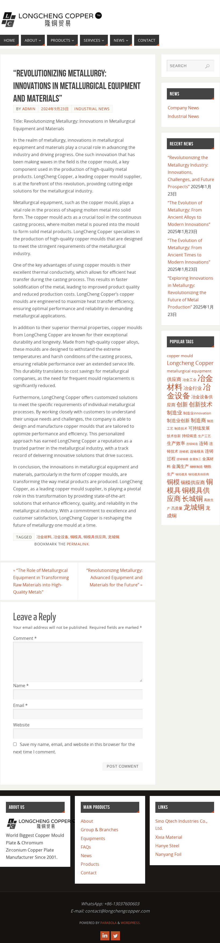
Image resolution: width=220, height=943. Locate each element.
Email (20, 705)
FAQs (86, 847)
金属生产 (180, 466)
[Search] (207, 66)
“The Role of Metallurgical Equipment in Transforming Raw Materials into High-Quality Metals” (41, 581)
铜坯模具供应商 (198, 474)
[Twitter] (115, 935)
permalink (78, 543)
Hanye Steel (167, 846)
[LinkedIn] (104, 935)
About (87, 821)
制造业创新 (178, 420)
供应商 (174, 379)
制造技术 (180, 428)
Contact (89, 873)
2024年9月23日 (55, 108)
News (86, 856)
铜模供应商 (193, 482)
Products (90, 864)
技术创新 (174, 435)
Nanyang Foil (168, 854)
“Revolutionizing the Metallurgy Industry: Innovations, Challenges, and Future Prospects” (191, 172)
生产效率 (176, 443)
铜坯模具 (181, 474)
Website (21, 725)
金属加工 (195, 459)
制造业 (174, 412)
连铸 (203, 443)
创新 (182, 404)
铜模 (173, 481)
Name (21, 685)
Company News (183, 108)
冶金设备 (60, 536)
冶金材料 (44, 536)
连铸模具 (197, 451)
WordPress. (131, 923)
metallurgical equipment (189, 371)
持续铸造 (189, 435)
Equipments (93, 838)
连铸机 (184, 451)
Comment (25, 638)
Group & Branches (99, 830)
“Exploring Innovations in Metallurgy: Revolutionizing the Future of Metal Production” (190, 292)
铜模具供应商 (94, 536)
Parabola (108, 923)
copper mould (180, 355)
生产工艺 (204, 436)
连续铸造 (192, 444)
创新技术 (200, 404)
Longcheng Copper (190, 363)
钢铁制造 (196, 466)
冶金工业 (189, 379)
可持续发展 (199, 428)
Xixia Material (168, 837)
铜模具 (76, 536)
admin (29, 108)
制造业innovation (197, 413)
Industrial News (92, 108)
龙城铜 (113, 536)
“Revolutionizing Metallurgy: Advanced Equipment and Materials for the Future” (114, 577)
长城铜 (192, 498)
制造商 (198, 420)
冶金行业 (193, 388)
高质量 (176, 508)
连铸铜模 (182, 459)
